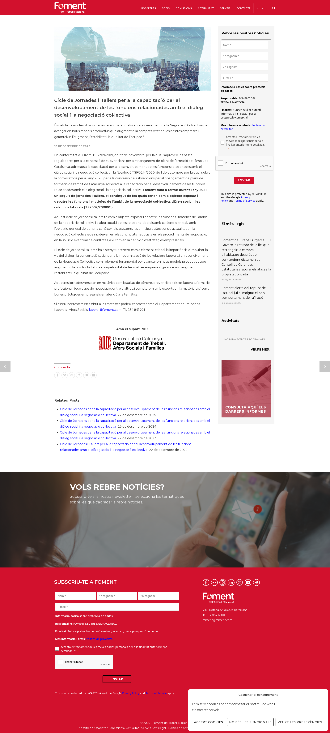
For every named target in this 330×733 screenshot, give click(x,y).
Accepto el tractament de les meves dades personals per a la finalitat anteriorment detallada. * (114, 649)
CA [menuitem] (258, 8)
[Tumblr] (79, 375)
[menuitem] (260, 8)
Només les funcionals (250, 722)
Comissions (116, 728)
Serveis (146, 728)
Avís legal (159, 728)
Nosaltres (84, 728)
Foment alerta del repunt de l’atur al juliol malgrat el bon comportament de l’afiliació (244, 293)
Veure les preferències (300, 722)
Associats (100, 728)
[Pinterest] (72, 375)
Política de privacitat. (99, 639)
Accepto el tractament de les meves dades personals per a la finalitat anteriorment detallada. (245, 140)
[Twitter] (64, 375)
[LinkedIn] (86, 375)
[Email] (94, 375)
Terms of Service (244, 200)
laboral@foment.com (105, 310)
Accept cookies (208, 722)
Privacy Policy (130, 693)
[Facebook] (57, 375)
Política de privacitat (181, 728)
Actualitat (132, 728)
